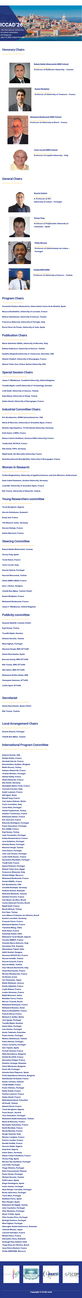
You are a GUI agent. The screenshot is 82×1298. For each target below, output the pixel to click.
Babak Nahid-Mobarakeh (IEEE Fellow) (51, 64)
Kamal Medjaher (42, 89)
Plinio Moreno (41, 243)
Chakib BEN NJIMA (42, 270)
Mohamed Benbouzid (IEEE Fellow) (46, 117)
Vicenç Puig (39, 218)
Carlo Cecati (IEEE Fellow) (46, 150)
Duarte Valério (40, 193)
